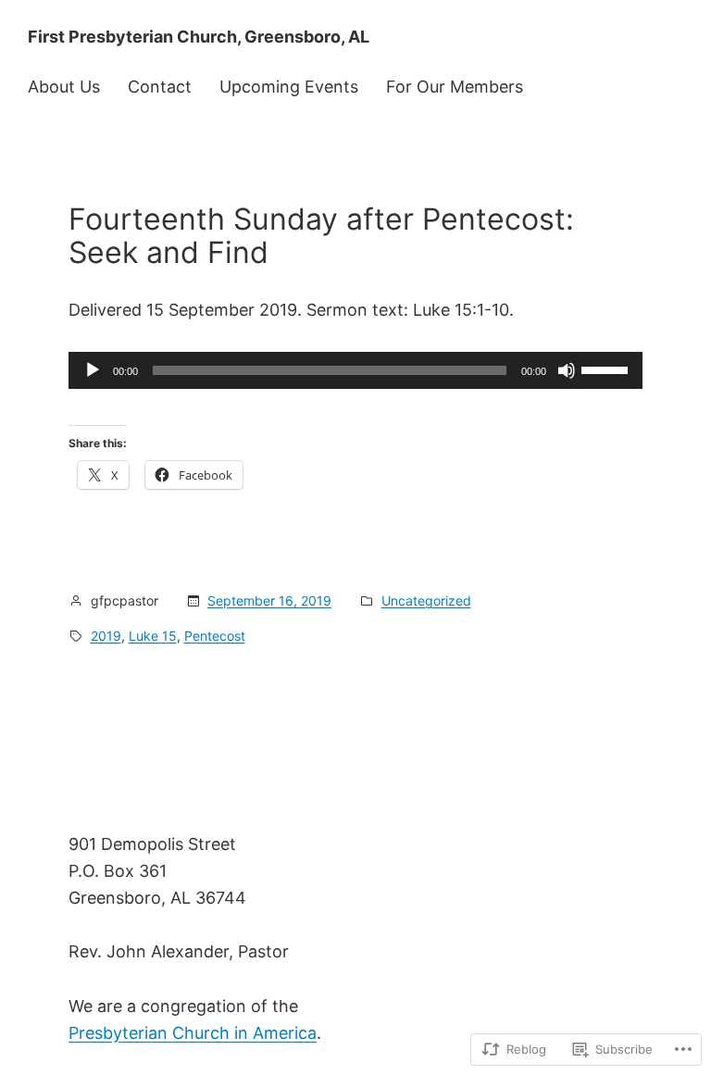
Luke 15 (153, 636)
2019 (106, 636)
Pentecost (214, 636)
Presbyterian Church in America (193, 1033)
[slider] (607, 368)
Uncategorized (426, 600)
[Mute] (566, 370)
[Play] (92, 370)
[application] (355, 370)
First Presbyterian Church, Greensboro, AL (198, 36)
